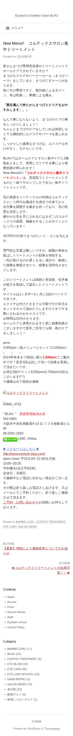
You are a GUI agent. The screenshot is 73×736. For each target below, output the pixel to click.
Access (11, 602)
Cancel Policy (16, 627)
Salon (11, 596)
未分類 (11, 689)
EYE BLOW (14, 664)
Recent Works (16, 612)
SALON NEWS (27, 526)
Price (10, 607)
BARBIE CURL (25, 521)
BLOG (11, 654)
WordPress (34, 728)
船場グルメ (14, 694)
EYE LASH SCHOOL (20, 674)
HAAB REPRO (16, 679)
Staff (10, 617)
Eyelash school (17, 622)
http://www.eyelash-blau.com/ (24, 453)
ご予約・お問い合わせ (19, 502)
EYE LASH (10, 526)
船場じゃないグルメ (20, 699)
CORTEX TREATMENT (50, 521)
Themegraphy (52, 728)
